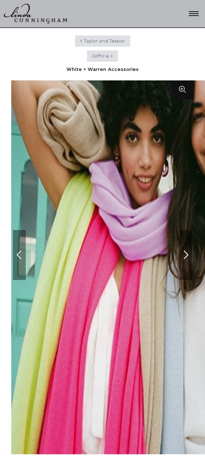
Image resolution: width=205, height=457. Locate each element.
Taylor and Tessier (104, 41)
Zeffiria (101, 56)
